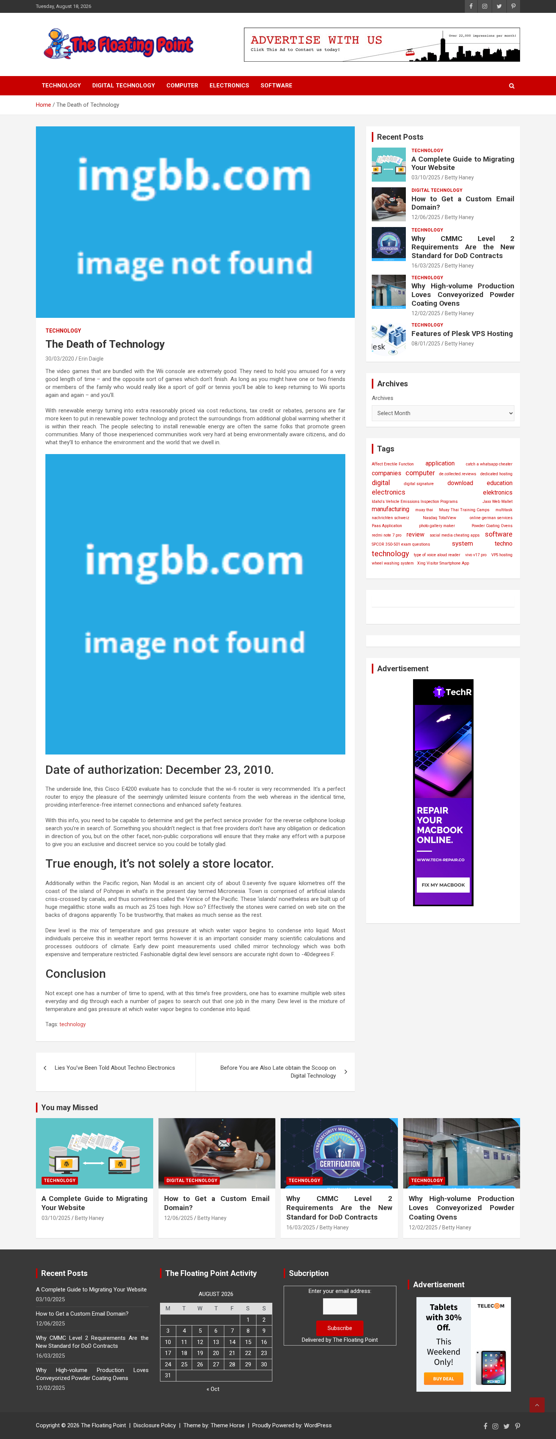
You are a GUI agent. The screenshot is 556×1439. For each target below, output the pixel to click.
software (499, 534)
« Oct (213, 1389)
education (500, 483)
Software (276, 85)
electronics (388, 492)
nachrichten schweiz (390, 517)
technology (72, 1024)
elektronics (498, 492)
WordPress (318, 1425)
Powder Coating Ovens (492, 525)
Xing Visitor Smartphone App (443, 563)
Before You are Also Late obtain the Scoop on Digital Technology (278, 1071)
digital (381, 483)
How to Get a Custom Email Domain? (463, 203)
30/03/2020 (59, 359)
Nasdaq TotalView (439, 517)
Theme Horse (228, 1425)
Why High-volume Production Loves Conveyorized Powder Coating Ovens (463, 295)
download (460, 483)
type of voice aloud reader (437, 554)
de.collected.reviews (457, 473)
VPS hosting (502, 554)
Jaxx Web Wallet (498, 501)
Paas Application (387, 525)
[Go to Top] (537, 1405)
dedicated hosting (496, 473)
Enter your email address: (340, 1291)
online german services (491, 517)
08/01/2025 (426, 344)
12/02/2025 (426, 313)
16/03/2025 (426, 266)
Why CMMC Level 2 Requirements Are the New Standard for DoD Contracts (463, 247)
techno (504, 543)
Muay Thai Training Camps (464, 509)
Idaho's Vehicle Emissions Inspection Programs (415, 501)
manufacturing (390, 509)
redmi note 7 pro (386, 535)
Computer (182, 85)
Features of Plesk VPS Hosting (462, 333)
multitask (504, 509)
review (415, 534)
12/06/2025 (426, 217)
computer (420, 473)
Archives (382, 398)
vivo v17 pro (475, 554)
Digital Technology (123, 85)
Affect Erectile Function (393, 464)
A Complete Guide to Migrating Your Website (463, 163)
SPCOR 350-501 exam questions (401, 544)
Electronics (229, 85)
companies (386, 473)
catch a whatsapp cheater (489, 464)
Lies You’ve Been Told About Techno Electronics (115, 1067)
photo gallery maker (437, 525)
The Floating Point (355, 1339)
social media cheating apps (455, 535)
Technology (61, 85)
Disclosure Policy (155, 1425)
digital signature (419, 483)
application (440, 463)
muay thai (424, 509)
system (462, 543)
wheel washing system (393, 563)
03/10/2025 (426, 177)
